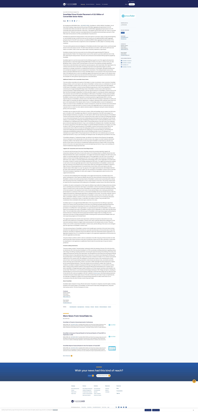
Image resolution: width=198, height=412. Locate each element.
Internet (109, 306)
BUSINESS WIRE (85, 25)
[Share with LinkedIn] (68, 21)
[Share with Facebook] (72, 21)
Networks (97, 306)
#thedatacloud (123, 38)
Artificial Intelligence (103, 306)
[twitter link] (116, 407)
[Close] (193, 410)
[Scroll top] (194, 381)
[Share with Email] (74, 21)
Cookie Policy (55, 409)
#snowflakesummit (124, 37)
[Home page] (70, 4)
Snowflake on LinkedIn (126, 62)
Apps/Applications (80, 306)
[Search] (128, 1)
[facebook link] (123, 407)
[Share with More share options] (79, 21)
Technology (87, 306)
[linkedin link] (118, 407)
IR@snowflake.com (66, 296)
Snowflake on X (125, 64)
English (122, 32)
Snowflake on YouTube (126, 66)
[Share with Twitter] (70, 21)
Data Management (73, 306)
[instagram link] (126, 407)
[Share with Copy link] (77, 21)
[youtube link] (121, 407)
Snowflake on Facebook (126, 60)
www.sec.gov (97, 273)
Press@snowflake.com (67, 302)
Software (92, 306)
